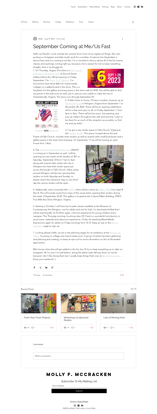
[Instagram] (134, 7)
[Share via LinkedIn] (46, 267)
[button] (133, 22)
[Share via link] (52, 267)
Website (35, 22)
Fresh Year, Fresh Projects (37, 317)
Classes (91, 22)
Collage (58, 22)
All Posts (24, 22)
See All (133, 289)
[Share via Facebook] (34, 267)
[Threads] (138, 7)
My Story (47, 22)
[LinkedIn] (142, 7)
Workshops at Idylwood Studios (76, 318)
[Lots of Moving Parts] (118, 303)
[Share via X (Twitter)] (40, 267)
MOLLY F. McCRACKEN (79, 374)
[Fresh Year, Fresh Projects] (38, 303)
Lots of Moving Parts (114, 317)
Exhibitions (70, 22)
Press (81, 22)
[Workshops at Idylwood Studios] (78, 303)
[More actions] (122, 38)
